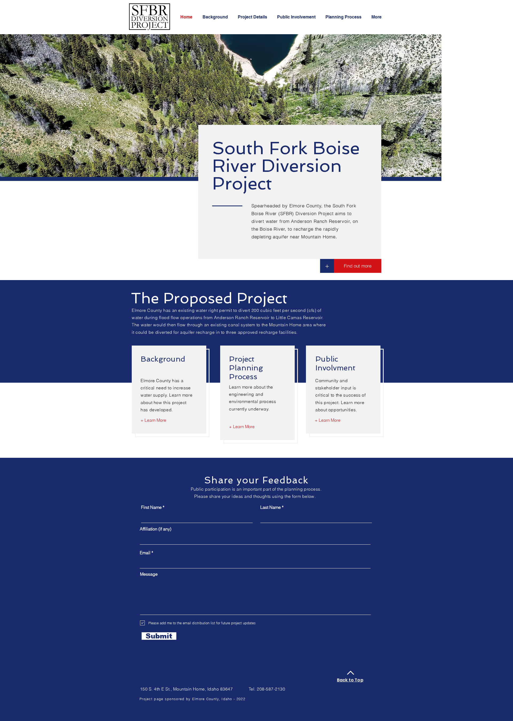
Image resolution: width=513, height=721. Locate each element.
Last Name (270, 507)
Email (145, 553)
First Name (151, 507)
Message (149, 574)
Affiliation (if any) (155, 529)
